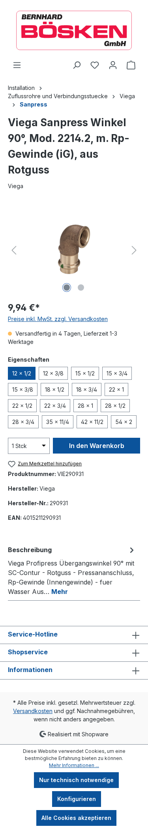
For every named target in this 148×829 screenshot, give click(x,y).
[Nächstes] (134, 250)
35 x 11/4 (57, 421)
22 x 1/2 (22, 405)
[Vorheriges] (14, 250)
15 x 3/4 (117, 373)
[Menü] (17, 65)
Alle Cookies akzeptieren (76, 817)
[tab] (72, 570)
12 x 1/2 (21, 373)
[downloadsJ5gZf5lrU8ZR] (74, 250)
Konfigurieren (76, 798)
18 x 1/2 (54, 389)
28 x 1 (85, 405)
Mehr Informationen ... (74, 765)
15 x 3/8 (22, 389)
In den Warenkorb (96, 446)
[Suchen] (76, 65)
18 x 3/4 (86, 389)
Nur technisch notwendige (76, 780)
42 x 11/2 (92, 421)
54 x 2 (123, 421)
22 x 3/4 (55, 405)
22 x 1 (116, 389)
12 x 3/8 (53, 373)
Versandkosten (32, 711)
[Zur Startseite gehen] (74, 30)
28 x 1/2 (115, 405)
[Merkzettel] (95, 65)
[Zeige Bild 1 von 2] (67, 287)
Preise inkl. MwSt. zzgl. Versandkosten (58, 319)
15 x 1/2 (85, 373)
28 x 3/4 (23, 421)
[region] (74, 250)
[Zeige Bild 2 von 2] (81, 287)
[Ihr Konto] (113, 65)
